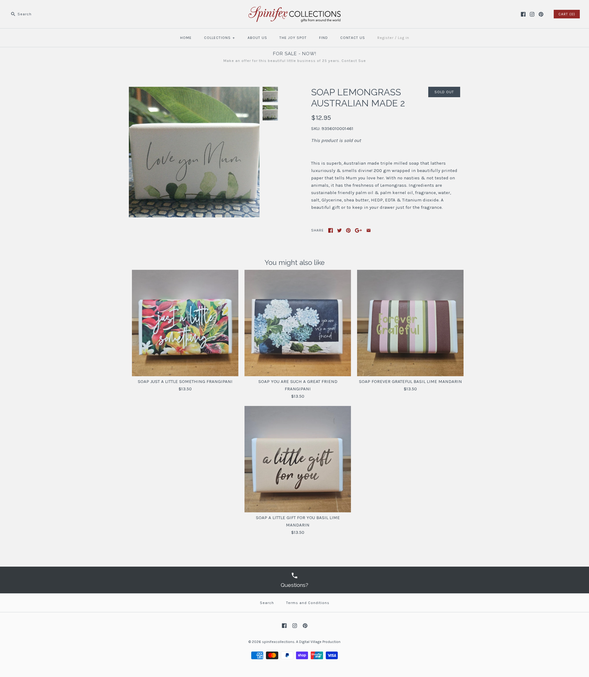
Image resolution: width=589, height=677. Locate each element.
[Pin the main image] (348, 230)
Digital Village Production (320, 642)
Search (267, 603)
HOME (186, 38)
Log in (403, 38)
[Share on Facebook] (330, 230)
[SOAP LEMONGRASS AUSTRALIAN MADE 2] (194, 90)
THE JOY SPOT (293, 38)
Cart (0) (566, 14)
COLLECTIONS (219, 38)
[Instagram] (532, 14)
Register (385, 38)
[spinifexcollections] (294, 10)
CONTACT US (352, 38)
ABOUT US (257, 38)
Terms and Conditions (307, 603)
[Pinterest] (541, 14)
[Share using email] (368, 230)
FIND (323, 38)
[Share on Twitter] (339, 230)
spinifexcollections (278, 642)
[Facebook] (523, 14)
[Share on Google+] (358, 230)
